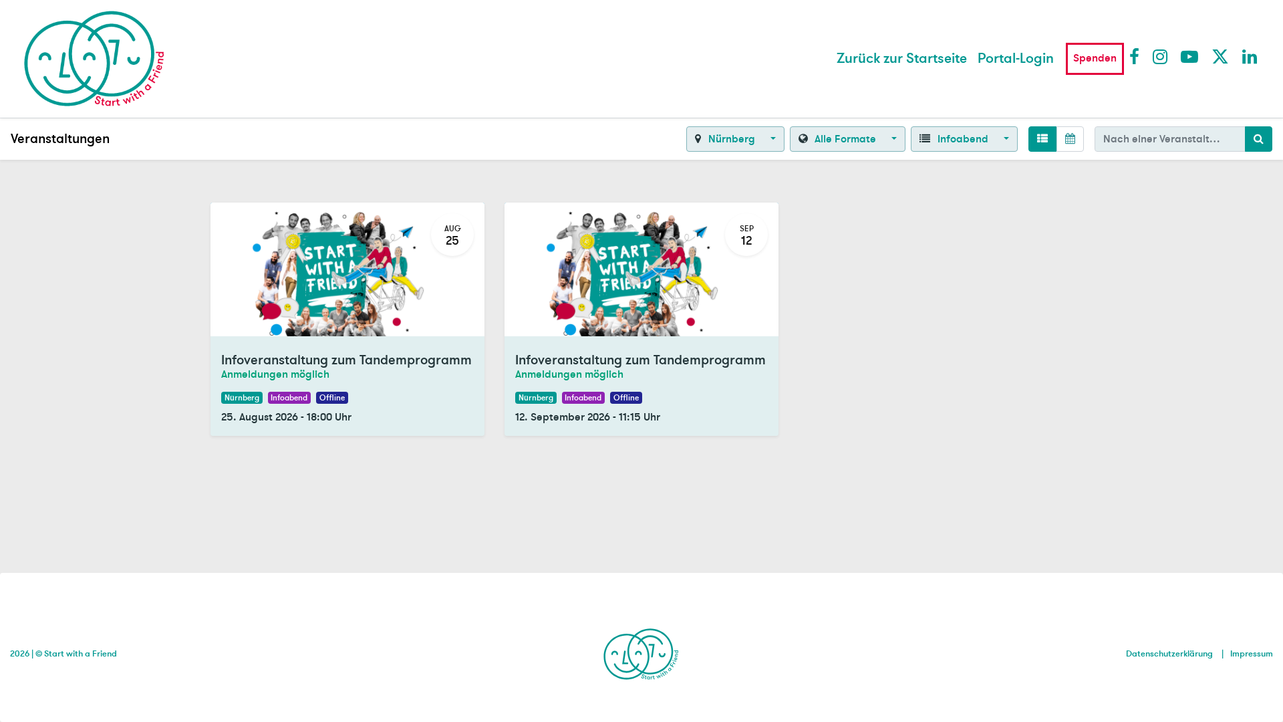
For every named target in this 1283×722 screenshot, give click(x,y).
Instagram (1160, 56)
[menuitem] (901, 59)
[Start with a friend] (641, 651)
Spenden (1095, 58)
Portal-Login (1016, 58)
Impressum (1251, 654)
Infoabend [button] (963, 139)
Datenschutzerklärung (1169, 654)
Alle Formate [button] (845, 139)
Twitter (1219, 56)
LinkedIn (1250, 56)
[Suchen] (1258, 139)
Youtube (1188, 56)
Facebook (1137, 56)
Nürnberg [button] (732, 139)
